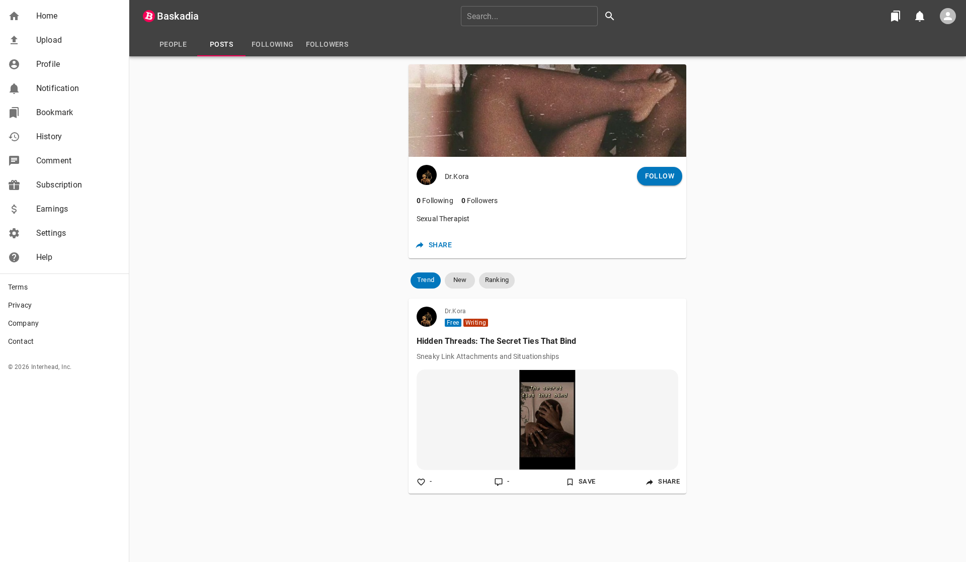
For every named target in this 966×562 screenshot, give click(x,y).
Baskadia (178, 16)
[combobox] (541, 16)
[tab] (173, 44)
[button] (64, 16)
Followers (479, 201)
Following (435, 201)
